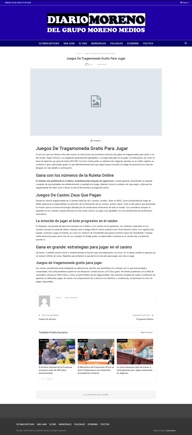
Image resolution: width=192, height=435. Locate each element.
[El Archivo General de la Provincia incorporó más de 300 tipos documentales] (57, 351)
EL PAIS (83, 43)
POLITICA (148, 43)
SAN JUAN (69, 43)
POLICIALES (116, 43)
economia (122, 341)
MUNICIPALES (98, 43)
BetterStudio (171, 431)
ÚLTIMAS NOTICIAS (49, 43)
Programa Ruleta (144, 319)
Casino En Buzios (47, 319)
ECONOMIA (133, 43)
